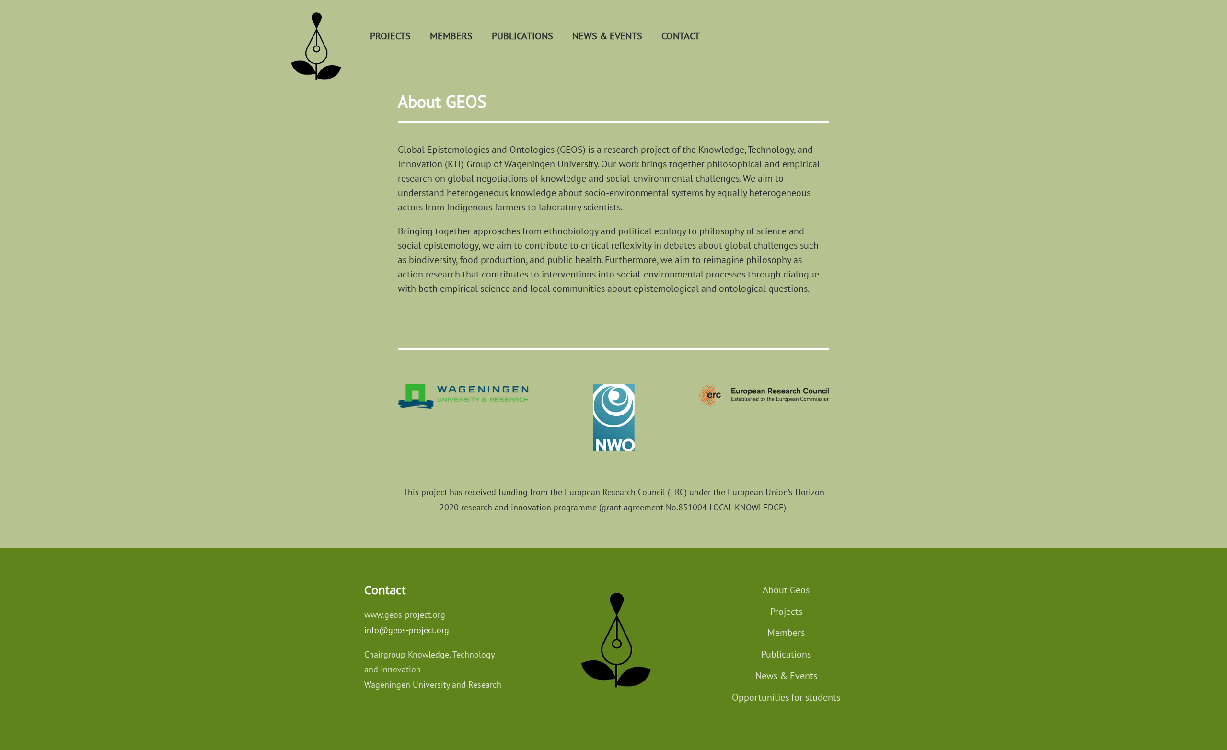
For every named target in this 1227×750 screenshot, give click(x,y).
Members (451, 36)
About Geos (786, 590)
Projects (390, 36)
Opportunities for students (786, 697)
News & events (607, 36)
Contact (680, 36)
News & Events (786, 675)
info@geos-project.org (406, 629)
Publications (522, 36)
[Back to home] (314, 36)
